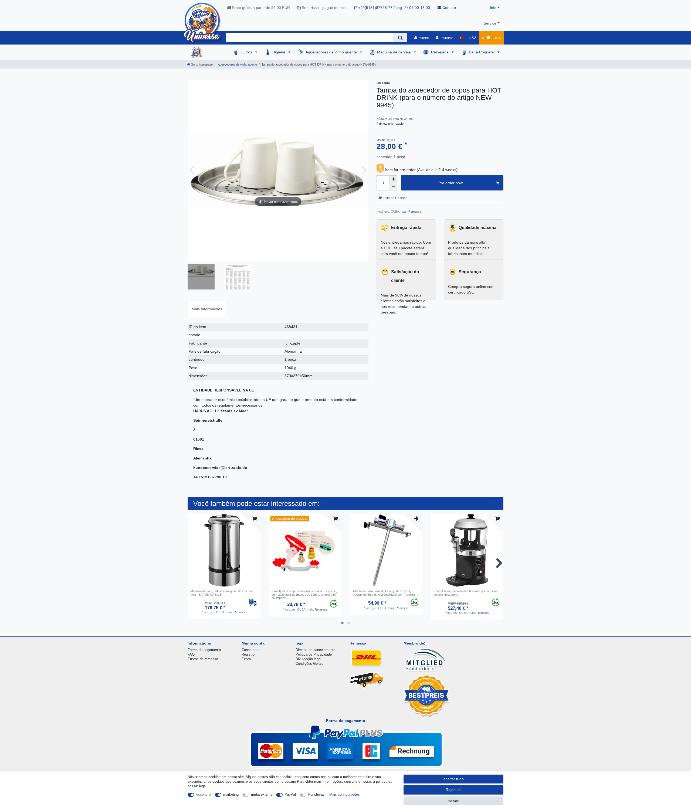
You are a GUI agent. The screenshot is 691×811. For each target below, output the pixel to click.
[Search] (400, 37)
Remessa (414, 211)
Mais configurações (344, 794)
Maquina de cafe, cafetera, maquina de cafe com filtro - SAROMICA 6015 (222, 592)
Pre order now (450, 183)
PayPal (290, 794)
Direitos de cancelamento (315, 650)
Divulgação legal (308, 659)
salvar (453, 801)
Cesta (246, 659)
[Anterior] (192, 170)
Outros (247, 52)
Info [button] (493, 7)
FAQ (191, 654)
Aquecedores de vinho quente (332, 52)
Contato (448, 7)
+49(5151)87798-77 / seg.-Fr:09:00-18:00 (393, 7)
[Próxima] (364, 170)
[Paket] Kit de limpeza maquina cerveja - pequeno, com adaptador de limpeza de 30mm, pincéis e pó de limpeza (304, 594)
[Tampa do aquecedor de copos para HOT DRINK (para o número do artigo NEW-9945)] (201, 277)
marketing (231, 794)
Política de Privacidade (314, 654)
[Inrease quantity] (393, 179)
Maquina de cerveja (394, 52)
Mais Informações (207, 309)
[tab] (207, 309)
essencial (203, 794)
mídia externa (261, 794)
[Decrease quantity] (393, 186)
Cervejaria (440, 52)
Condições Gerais (309, 664)
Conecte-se (250, 650)
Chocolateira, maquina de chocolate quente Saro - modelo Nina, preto (466, 592)
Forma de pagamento (204, 650)
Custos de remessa (203, 659)
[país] (461, 38)
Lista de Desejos (394, 198)
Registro (248, 654)
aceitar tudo (453, 779)
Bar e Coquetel (482, 52)
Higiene (279, 52)
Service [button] (490, 23)
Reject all (453, 790)
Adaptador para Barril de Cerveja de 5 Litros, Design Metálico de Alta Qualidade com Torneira (384, 592)
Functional (316, 794)
